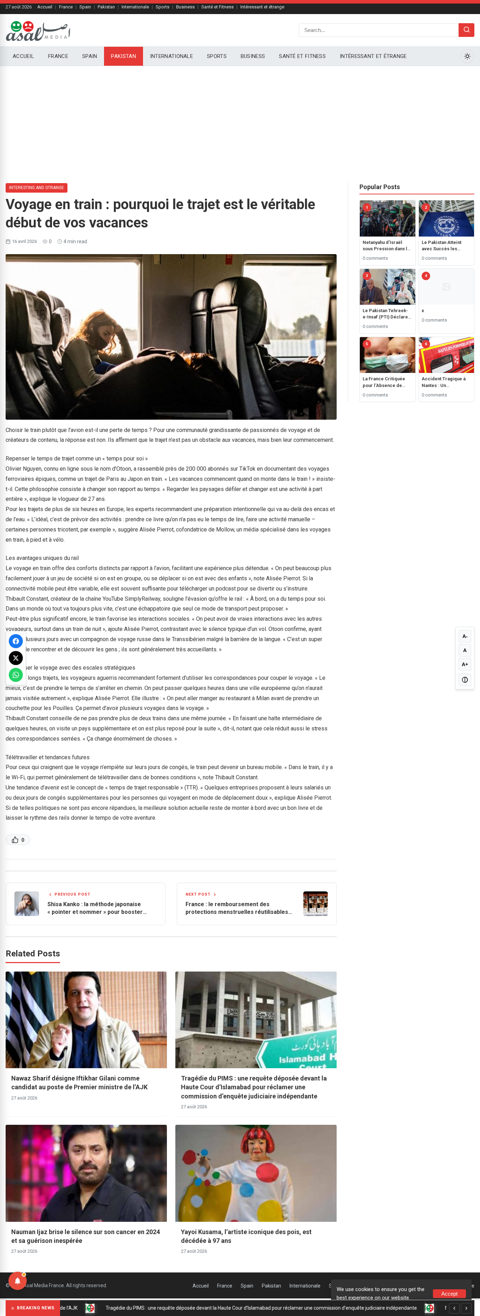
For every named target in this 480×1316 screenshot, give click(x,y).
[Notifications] (17, 1281)
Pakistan (106, 6)
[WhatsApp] (16, 675)
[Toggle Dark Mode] (467, 56)
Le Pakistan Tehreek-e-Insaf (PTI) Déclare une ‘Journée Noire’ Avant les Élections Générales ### (385, 314)
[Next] (466, 1308)
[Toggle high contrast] (465, 679)
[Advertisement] (240, 119)
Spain (85, 6)
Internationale (135, 6)
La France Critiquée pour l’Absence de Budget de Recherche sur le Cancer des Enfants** (386, 382)
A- (465, 636)
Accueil (44, 6)
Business (185, 6)
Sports (162, 6)
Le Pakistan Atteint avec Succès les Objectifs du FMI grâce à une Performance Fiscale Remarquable (446, 246)
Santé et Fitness (217, 6)
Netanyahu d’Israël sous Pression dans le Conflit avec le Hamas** (386, 246)
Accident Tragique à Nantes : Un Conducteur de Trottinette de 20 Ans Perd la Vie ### (444, 382)
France (66, 6)
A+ (465, 664)
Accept (449, 1294)
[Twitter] (16, 658)
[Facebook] (16, 641)
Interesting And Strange (36, 187)
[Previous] (454, 1308)
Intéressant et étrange (262, 6)
